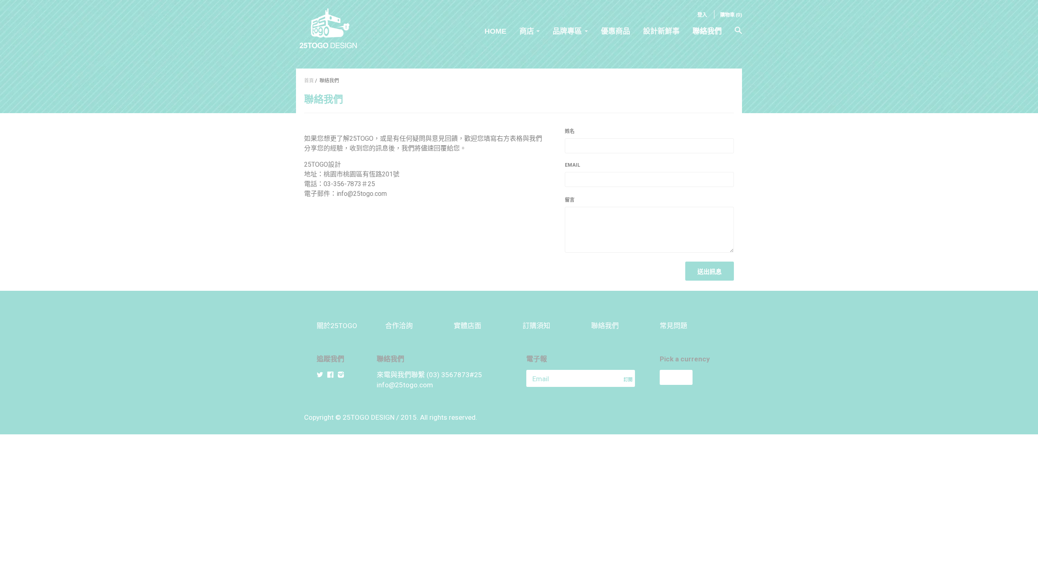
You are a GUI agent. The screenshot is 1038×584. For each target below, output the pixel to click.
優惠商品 (615, 31)
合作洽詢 (399, 326)
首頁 (309, 81)
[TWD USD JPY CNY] (690, 377)
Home (495, 31)
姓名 (570, 131)
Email (572, 165)
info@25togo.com (405, 385)
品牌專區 (567, 31)
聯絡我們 (707, 31)
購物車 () (731, 15)
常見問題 (673, 326)
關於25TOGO (337, 326)
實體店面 (467, 326)
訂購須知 (536, 326)
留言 (570, 200)
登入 (702, 15)
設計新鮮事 (661, 31)
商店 (526, 31)
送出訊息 (709, 271)
